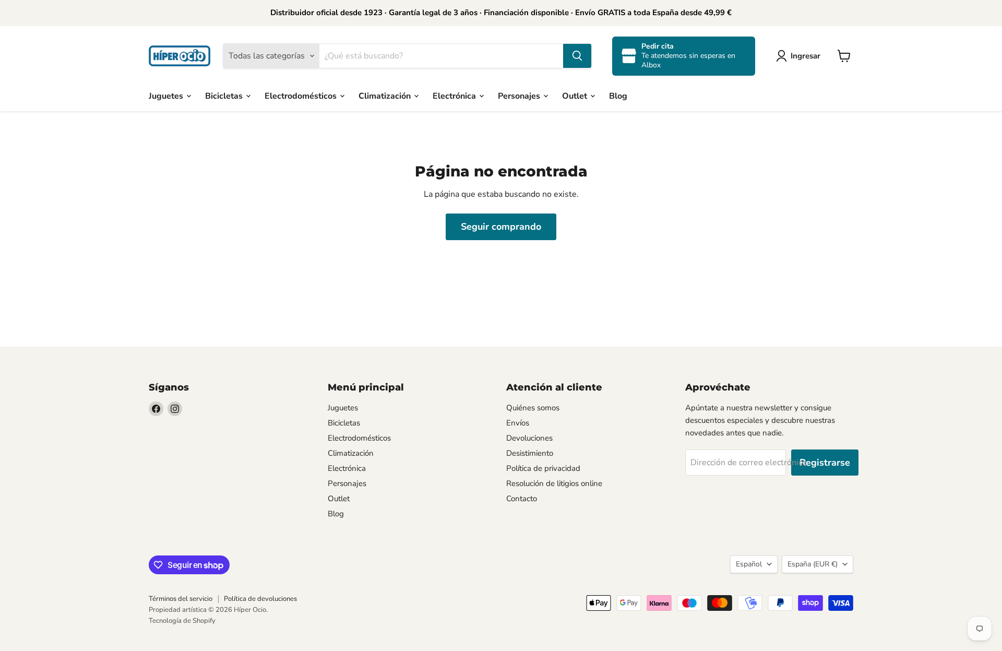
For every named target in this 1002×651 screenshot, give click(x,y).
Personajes (520, 95)
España (813, 564)
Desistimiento (529, 453)
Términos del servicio (180, 598)
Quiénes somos (532, 408)
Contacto (521, 498)
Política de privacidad (543, 468)
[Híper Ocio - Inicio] (179, 55)
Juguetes (167, 95)
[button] (800, 56)
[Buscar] (577, 56)
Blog (618, 95)
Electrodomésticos (302, 95)
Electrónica (455, 95)
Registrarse (825, 462)
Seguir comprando (501, 226)
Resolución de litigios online (554, 483)
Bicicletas (225, 95)
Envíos (517, 423)
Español (749, 564)
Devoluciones (529, 438)
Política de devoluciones (260, 598)
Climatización (386, 95)
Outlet (575, 95)
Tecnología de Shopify (182, 620)
